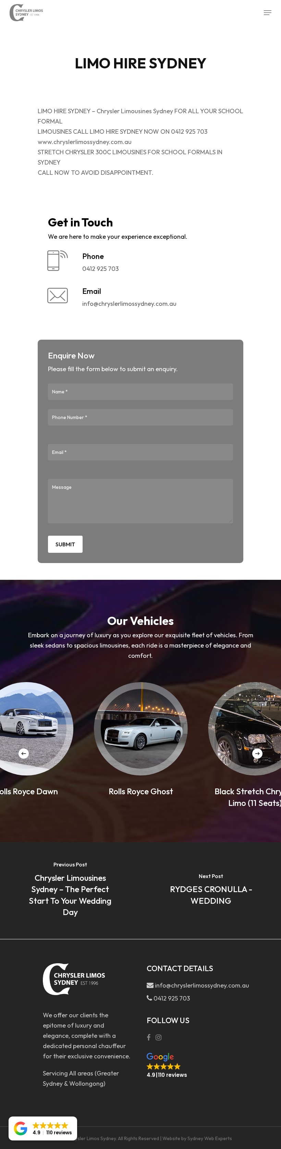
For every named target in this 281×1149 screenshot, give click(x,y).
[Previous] (24, 753)
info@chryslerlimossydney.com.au (195, 985)
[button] (167, 1066)
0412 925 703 (171, 998)
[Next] (257, 753)
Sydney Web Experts (209, 1138)
